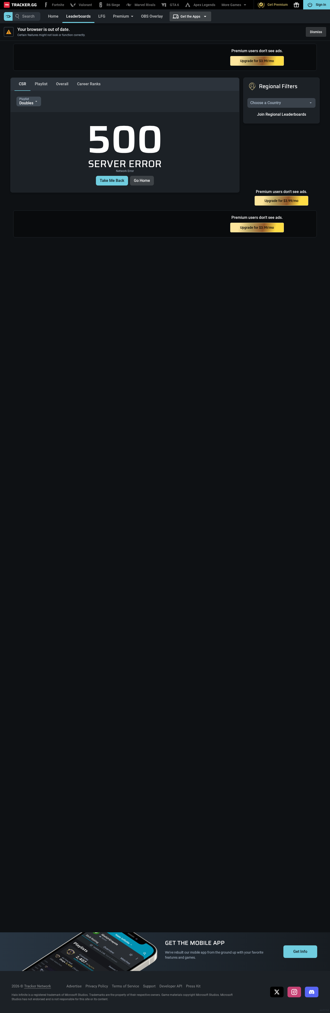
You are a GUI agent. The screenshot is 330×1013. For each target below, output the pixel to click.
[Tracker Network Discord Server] (311, 992)
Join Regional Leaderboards (281, 114)
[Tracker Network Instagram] (294, 992)
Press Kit (193, 986)
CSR (22, 84)
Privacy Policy (97, 986)
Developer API (170, 986)
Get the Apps (190, 16)
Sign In (321, 5)
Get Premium (277, 5)
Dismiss (316, 32)
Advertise (74, 986)
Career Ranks (88, 84)
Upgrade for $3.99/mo (257, 61)
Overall (62, 84)
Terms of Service (125, 986)
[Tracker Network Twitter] (277, 992)
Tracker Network (37, 986)
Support (149, 986)
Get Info (300, 951)
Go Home (142, 180)
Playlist (41, 84)
